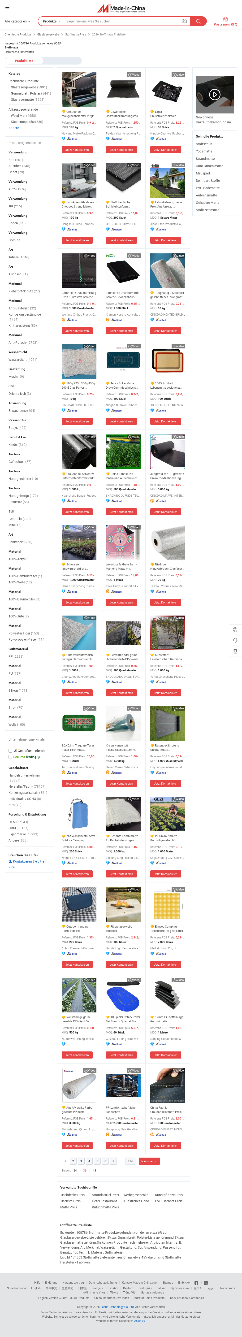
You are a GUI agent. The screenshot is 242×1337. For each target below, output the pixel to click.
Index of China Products (149, 1298)
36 (84, 1170)
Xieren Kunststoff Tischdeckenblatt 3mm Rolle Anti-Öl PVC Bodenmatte (120, 747)
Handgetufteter (23, 478)
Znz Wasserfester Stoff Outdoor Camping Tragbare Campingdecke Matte (78, 838)
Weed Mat (23, 115)
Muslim (16, 376)
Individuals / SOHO (25, 798)
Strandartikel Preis (105, 1195)
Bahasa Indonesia (152, 1292)
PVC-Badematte (208, 188)
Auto (17, 189)
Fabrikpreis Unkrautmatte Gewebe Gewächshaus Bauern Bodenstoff (122, 295)
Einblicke (184, 1282)
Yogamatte (204, 151)
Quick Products (79, 1298)
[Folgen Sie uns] (206, 1282)
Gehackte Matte (207, 202)
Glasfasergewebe (29, 87)
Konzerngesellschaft (28, 792)
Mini (15, 525)
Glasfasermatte (27, 99)
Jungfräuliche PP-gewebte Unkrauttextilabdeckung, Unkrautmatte (167, 476)
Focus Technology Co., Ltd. (117, 1307)
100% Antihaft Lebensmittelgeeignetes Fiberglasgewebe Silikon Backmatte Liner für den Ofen (165, 385)
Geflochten (20, 461)
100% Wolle (20, 582)
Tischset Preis (70, 1201)
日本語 (82, 1288)
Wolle (17, 724)
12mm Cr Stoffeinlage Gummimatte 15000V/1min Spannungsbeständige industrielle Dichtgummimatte (166, 1019)
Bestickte (19, 501)
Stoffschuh (204, 144)
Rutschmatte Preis (105, 1207)
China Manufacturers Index (111, 1298)
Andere (14, 128)
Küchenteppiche (27, 121)
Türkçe (114, 1292)
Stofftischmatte (207, 210)
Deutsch (128, 1288)
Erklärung (51, 1282)
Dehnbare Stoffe (208, 180)
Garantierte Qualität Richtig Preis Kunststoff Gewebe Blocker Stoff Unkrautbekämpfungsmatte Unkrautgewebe (79, 295)
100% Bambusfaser (25, 576)
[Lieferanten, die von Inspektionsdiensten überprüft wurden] (30, 751)
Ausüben (19, 166)
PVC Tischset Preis (168, 1201)
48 (94, 1170)
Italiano (161, 1288)
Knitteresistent (23, 325)
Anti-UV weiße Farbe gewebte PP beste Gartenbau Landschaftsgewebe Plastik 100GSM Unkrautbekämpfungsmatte (79, 1110)
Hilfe (37, 1282)
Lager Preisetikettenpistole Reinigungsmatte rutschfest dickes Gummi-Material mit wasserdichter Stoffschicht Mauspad (167, 114)
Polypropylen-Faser (27, 639)
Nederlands (227, 1288)
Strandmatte (205, 158)
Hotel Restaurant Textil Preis (106, 1201)
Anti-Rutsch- (23, 342)
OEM (18, 822)
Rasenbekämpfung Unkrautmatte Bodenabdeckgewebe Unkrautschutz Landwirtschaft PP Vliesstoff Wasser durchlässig (164, 747)
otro (15, 805)
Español (113, 1288)
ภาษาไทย (99, 1292)
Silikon (19, 690)
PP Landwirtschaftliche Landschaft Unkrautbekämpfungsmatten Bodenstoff (123, 1110)
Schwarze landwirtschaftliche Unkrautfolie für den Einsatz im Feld (74, 566)
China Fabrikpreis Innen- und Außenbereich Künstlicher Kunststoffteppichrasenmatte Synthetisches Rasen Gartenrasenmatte (123, 476)
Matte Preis (68, 1207)
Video (135, 74)
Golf (15, 240)
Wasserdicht (23, 359)
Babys (17, 427)
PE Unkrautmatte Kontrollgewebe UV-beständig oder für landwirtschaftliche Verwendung (163, 838)
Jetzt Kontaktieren (77, 150)
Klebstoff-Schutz (24, 291)
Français (97, 1288)
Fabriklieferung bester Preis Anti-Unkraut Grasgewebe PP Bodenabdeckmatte (166, 204)
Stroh (16, 707)
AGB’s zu (139, 1321)
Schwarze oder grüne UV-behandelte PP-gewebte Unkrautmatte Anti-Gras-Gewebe (123, 657)
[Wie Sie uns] (196, 1282)
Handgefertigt (23, 495)
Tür (15, 206)
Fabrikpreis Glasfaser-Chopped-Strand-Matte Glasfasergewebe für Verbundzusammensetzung (79, 204)
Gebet (16, 172)
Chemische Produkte (24, 81)
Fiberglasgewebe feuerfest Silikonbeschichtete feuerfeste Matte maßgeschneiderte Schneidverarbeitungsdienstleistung (123, 929)
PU (15, 673)
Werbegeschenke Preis (138, 1195)
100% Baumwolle (24, 599)
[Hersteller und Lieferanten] (121, 8)
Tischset (19, 274)
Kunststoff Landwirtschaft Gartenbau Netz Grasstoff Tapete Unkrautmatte (167, 657)
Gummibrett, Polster (31, 93)
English (36, 1288)
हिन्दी (85, 1292)
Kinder (18, 444)
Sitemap (168, 1282)
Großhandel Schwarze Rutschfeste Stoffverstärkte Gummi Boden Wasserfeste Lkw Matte (79, 476)
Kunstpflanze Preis (169, 1195)
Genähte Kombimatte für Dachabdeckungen (122, 838)
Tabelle (19, 257)
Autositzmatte (206, 195)
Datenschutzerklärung (103, 1282)
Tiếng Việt (129, 1292)
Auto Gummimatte (209, 166)
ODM (18, 828)
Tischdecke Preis (72, 1195)
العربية (211, 1288)
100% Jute (19, 616)
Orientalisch (20, 393)
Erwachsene (22, 410)
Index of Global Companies (186, 1298)
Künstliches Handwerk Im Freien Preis (138, 1201)
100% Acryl (19, 559)
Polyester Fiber (24, 633)
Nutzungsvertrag (73, 1282)
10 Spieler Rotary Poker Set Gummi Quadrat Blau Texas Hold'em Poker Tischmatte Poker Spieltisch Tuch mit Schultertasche (123, 1019)
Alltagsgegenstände (23, 109)
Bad (16, 159)
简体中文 (51, 1288)
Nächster (147, 1161)
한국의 (198, 1288)
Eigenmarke (23, 834)
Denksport (20, 542)
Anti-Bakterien (22, 308)
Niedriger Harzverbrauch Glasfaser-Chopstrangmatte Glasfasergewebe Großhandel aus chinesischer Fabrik (166, 566)
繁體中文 (67, 1288)
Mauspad (203, 173)
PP (16, 656)
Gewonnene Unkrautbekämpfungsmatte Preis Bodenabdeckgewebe (123, 114)
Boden (19, 223)
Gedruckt (20, 519)
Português (145, 1288)
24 (75, 1170)
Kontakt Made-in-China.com (140, 1282)
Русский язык (180, 1288)
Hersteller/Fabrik (27, 786)
